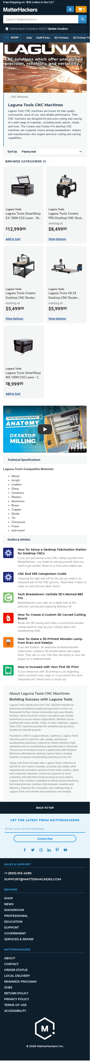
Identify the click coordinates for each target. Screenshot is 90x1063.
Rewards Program (20, 981)
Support (11, 927)
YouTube (65, 850)
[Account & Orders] (70, 9)
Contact (11, 964)
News (9, 904)
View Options (57, 239)
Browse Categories (24, 161)
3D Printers (61, 37)
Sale (29, 37)
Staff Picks (43, 37)
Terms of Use (15, 1005)
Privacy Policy (16, 999)
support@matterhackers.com (32, 879)
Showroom (14, 910)
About (9, 958)
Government (15, 933)
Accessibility (15, 1011)
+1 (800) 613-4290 (18, 873)
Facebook (24, 850)
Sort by (12, 151)
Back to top (45, 807)
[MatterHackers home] (20, 10)
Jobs (8, 987)
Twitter (32, 850)
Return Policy (16, 993)
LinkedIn (49, 850)
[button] (45, 28)
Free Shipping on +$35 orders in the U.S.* (28, 2)
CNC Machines (19, 96)
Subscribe (45, 839)
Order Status (16, 970)
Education (13, 922)
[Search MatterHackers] (82, 19)
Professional (16, 916)
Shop (8, 898)
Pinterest (57, 850)
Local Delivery (17, 976)
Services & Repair (18, 939)
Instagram (40, 850)
